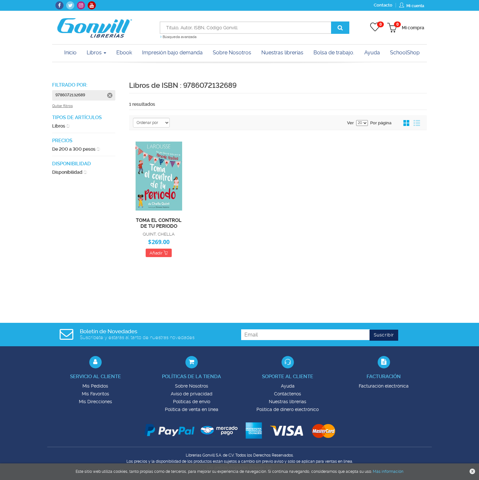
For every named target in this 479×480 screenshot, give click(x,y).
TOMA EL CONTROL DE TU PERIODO (158, 222)
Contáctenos (287, 393)
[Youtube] (92, 5)
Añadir (157, 253)
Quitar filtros (62, 106)
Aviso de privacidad (191, 393)
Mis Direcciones (95, 401)
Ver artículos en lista (417, 123)
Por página (380, 123)
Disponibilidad (69, 172)
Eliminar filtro (109, 95)
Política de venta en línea (191, 409)
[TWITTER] (70, 5)
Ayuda (288, 386)
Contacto (383, 5)
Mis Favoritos (95, 393)
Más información (388, 471)
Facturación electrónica (384, 386)
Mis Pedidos (95, 386)
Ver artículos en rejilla (406, 123)
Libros (95, 52)
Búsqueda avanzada (179, 37)
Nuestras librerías (287, 401)
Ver (350, 123)
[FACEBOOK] (59, 5)
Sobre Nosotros (191, 386)
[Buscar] (340, 27)
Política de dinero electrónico (287, 409)
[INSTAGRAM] (81, 5)
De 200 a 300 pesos (76, 149)
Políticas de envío (191, 401)
